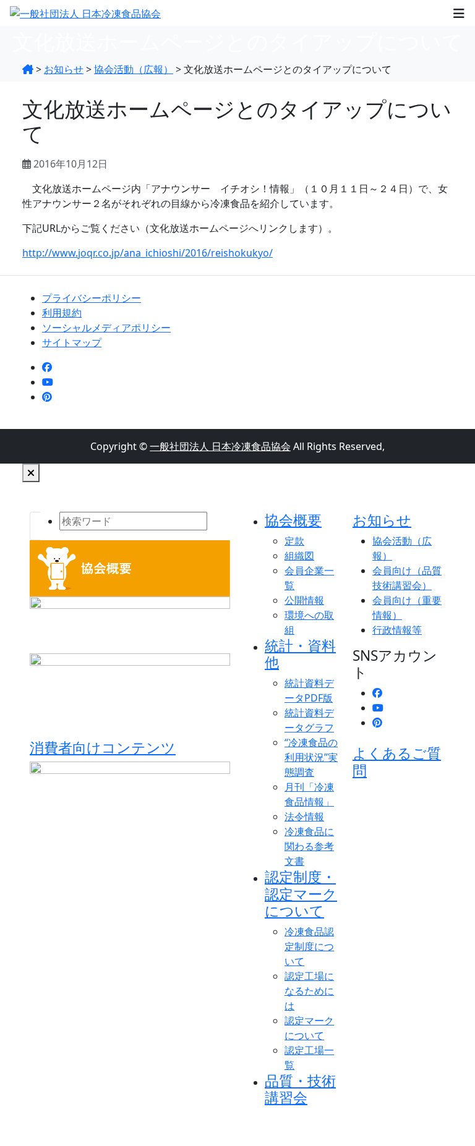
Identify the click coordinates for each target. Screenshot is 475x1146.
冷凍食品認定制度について (309, 946)
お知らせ (382, 520)
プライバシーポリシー (91, 298)
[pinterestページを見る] (47, 397)
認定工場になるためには (309, 990)
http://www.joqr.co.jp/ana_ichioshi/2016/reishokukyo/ (147, 253)
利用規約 (62, 313)
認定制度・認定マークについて (301, 893)
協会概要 (293, 520)
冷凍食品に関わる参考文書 (309, 846)
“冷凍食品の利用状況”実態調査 (311, 757)
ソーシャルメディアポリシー (106, 327)
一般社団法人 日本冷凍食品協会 (220, 446)
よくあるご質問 (397, 761)
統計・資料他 (300, 654)
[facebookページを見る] (47, 367)
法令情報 (304, 816)
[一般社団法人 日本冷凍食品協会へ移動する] (27, 69)
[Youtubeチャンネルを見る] (47, 382)
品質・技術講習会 (300, 1089)
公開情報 (304, 600)
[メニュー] (459, 13)
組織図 (299, 555)
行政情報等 (397, 630)
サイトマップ (71, 342)
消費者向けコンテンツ (103, 747)
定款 (294, 541)
